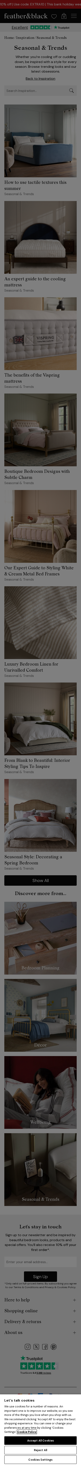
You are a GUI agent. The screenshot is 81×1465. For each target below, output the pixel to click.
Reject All (40, 1450)
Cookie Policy (27, 1432)
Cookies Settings (40, 1460)
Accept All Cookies (40, 1440)
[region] (40, 1429)
